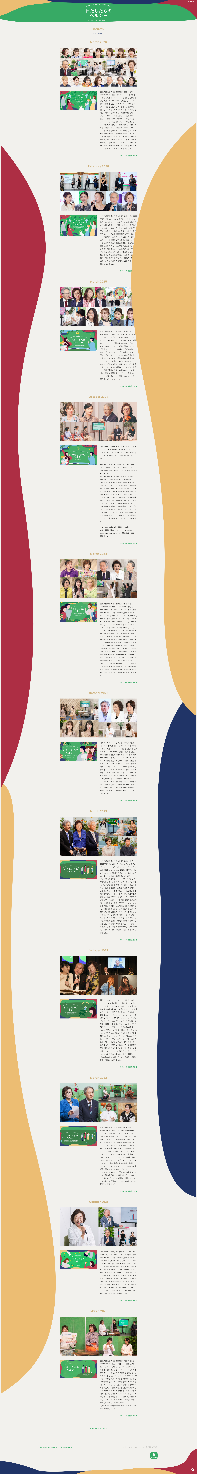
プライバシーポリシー (47, 1447)
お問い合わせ (65, 1447)
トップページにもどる (99, 1428)
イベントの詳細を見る (128, 156)
